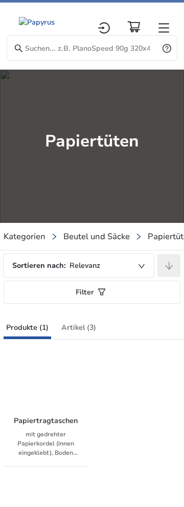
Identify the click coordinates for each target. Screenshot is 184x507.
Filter (85, 292)
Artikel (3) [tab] (78, 327)
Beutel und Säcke (96, 236)
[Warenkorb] (134, 26)
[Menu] (163, 27)
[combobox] (79, 265)
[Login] (104, 27)
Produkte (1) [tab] (27, 327)
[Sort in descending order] (168, 265)
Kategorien (24, 236)
